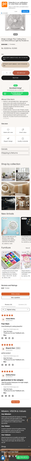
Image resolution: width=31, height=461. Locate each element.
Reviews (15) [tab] (8, 304)
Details (4, 149)
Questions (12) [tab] (23, 304)
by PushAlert (5, 13)
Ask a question (15, 297)
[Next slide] (28, 231)
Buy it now (15, 77)
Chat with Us (24, 457)
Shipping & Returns (9, 153)
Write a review (15, 294)
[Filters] (3, 309)
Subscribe (25, 11)
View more (4, 123)
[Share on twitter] (6, 338)
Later (15, 11)
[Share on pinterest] (13, 338)
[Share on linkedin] (9, 338)
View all (28, 248)
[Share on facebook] (2, 338)
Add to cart (22, 73)
